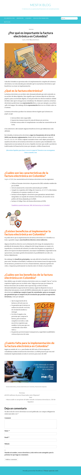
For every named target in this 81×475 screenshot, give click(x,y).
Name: (7, 431)
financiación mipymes (41, 386)
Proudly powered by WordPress (33, 471)
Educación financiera (41, 18)
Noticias (7, 22)
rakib (56, 471)
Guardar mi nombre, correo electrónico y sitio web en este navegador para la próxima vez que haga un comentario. (29, 454)
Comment (8, 418)
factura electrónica (11, 386)
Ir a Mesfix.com (9, 18)
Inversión (20, 18)
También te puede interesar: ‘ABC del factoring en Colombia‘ (30, 205)
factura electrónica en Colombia (25, 386)
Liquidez (28, 18)
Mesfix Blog (40, 5)
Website (7, 444)
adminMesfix (35, 39)
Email (7, 437)
